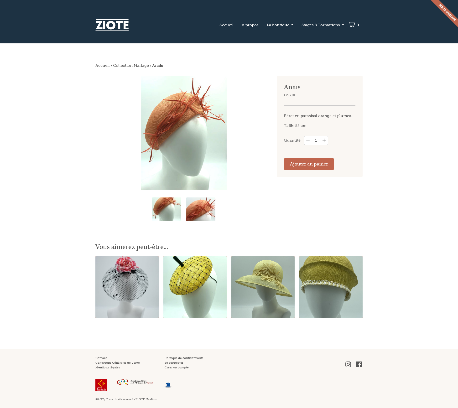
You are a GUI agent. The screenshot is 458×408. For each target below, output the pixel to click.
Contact (101, 358)
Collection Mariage (131, 65)
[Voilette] (127, 287)
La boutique (278, 25)
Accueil (226, 25)
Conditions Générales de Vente (117, 362)
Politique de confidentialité (184, 358)
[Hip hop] (195, 287)
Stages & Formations (321, 25)
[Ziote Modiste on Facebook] (359, 366)
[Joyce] (331, 287)
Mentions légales (107, 367)
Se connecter (174, 362)
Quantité (292, 140)
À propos (250, 25)
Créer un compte (177, 367)
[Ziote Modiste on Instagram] (348, 366)
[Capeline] (263, 287)
